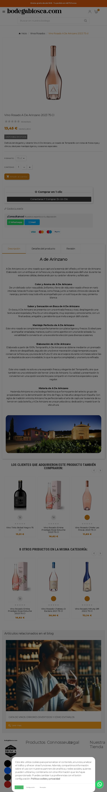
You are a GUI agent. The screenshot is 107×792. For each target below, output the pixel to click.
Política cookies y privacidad (45, 778)
